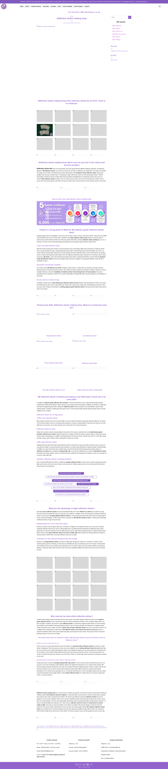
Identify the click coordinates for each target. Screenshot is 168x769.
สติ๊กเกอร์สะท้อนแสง (99, 726)
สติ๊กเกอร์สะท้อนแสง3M (55, 727)
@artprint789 (45, 754)
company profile (36, 6)
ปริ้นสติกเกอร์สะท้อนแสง (65, 726)
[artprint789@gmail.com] (163, 6)
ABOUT (27, 6)
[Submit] (129, 17)
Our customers (67, 6)
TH (159, 6)
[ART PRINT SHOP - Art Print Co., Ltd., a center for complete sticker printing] (9, 6)
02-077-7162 (43, 743)
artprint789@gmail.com (47, 751)
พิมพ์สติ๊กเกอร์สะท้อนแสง (89, 726)
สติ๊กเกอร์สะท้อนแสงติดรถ (77, 727)
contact (86, 6)
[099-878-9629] (166, 6)
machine (53, 6)
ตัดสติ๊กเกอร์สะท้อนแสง (54, 726)
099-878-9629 (45, 747)
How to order (78, 6)
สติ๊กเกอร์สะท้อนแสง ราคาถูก (43, 727)
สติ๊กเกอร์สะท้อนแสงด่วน (65, 727)
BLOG (59, 6)
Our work (46, 6)
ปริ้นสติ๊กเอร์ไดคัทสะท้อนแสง (77, 726)
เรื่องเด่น (72, 16)
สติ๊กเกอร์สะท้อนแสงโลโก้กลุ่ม (89, 727)
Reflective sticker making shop (72, 18)
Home (21, 6)
